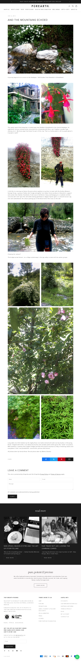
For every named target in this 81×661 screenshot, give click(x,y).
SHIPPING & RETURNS (67, 606)
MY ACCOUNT (65, 614)
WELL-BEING (56, 9)
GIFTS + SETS (65, 9)
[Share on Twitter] (54, 459)
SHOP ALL (7, 9)
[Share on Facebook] (46, 459)
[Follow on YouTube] (17, 651)
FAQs (62, 611)
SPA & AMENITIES (44, 613)
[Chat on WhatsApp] (77, 657)
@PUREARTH (19, 635)
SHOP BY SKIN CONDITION (43, 9)
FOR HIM (41, 603)
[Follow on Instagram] (13, 651)
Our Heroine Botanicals (69, 603)
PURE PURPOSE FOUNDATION (47, 621)
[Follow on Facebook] (4, 651)
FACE (22, 9)
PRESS (40, 616)
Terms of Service (56, 474)
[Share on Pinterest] (61, 459)
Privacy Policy (44, 474)
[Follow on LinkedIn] (21, 651)
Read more (10, 557)
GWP (40, 601)
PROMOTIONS (43, 606)
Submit (12, 496)
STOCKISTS (64, 601)
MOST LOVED (15, 9)
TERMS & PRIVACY (66, 608)
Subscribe (9, 646)
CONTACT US (65, 616)
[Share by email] (69, 459)
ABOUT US (74, 9)
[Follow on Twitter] (8, 651)
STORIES (41, 618)
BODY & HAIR (29, 9)
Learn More (40, 585)
